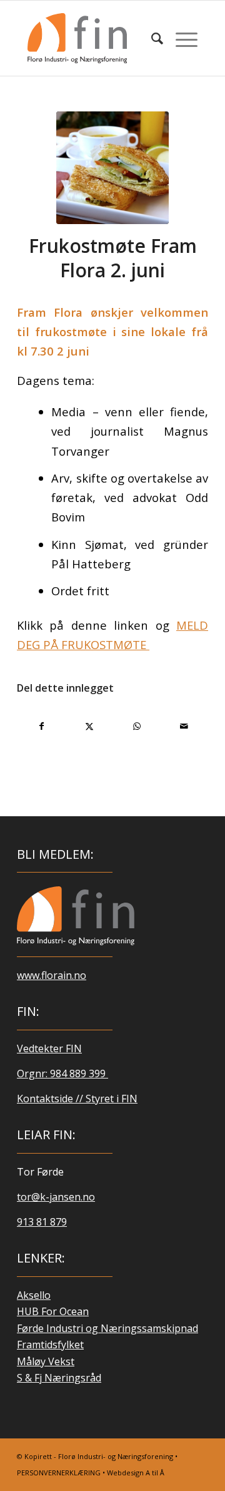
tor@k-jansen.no (56, 1197)
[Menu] (180, 38)
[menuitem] (151, 38)
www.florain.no (51, 975)
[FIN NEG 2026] (75, 915)
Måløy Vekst (45, 1361)
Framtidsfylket (50, 1344)
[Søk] (151, 38)
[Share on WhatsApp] (136, 726)
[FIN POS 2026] (96, 38)
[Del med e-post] (184, 726)
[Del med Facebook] (41, 726)
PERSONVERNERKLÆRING (59, 1472)
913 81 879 (42, 1222)
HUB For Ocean (53, 1311)
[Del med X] (89, 726)
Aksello (34, 1295)
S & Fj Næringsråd (59, 1378)
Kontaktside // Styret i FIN (77, 1098)
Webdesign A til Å (135, 1472)
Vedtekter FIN (49, 1048)
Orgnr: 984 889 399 (62, 1073)
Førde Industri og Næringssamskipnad (107, 1328)
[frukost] (112, 167)
